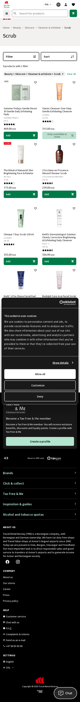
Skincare (29, 27)
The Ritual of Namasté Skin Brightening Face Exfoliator (18, 172)
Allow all (40, 374)
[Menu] (6, 13)
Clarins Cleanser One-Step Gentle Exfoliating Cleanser (57, 110)
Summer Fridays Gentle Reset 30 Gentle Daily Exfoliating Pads (20, 111)
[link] (73, 13)
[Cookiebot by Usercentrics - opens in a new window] (59, 302)
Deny (40, 396)
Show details (60, 363)
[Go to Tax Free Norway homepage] (6, 4)
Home (6, 27)
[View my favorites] (73, 4)
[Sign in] (66, 4)
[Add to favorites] (35, 82)
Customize (37, 385)
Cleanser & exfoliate (49, 27)
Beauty (17, 27)
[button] (32, 458)
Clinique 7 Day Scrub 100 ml (19, 234)
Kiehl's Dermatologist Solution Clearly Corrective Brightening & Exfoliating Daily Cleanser (59, 237)
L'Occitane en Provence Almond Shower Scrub (55, 172)
